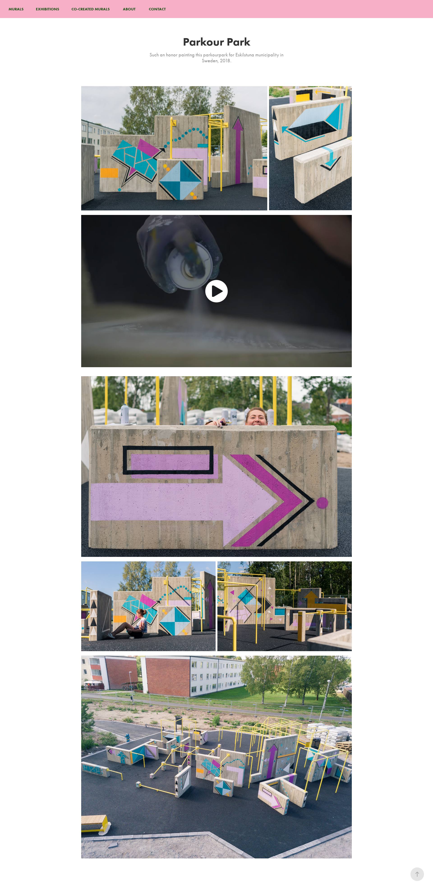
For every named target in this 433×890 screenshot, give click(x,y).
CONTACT (157, 9)
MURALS (16, 9)
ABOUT (129, 9)
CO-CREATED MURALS (90, 9)
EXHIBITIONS (47, 9)
